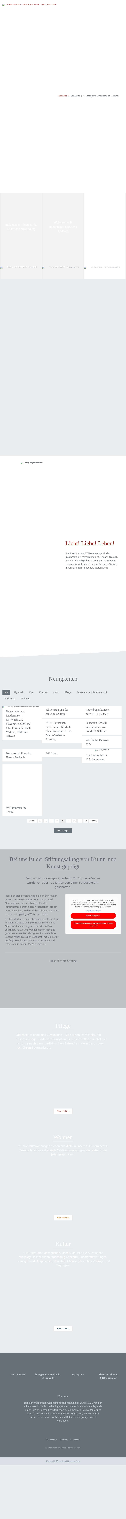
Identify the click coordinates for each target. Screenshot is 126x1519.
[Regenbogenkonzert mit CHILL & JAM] (102, 712)
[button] (121, 96)
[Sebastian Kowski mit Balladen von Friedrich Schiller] (102, 727)
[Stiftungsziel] (22, 945)
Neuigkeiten (91, 96)
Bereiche (63, 96)
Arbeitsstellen (104, 96)
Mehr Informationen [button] (93, 871)
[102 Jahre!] (62, 753)
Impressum (75, 1400)
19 (86, 781)
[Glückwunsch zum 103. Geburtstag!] (102, 756)
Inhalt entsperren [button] (93, 876)
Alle (6, 692)
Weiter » (93, 781)
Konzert (43, 692)
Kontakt (114, 96)
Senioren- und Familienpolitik (92, 692)
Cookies (63, 1400)
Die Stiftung (76, 96)
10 (74, 781)
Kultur (56, 692)
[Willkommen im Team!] (22, 770)
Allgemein (19, 692)
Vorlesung (9, 698)
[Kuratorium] (103, 945)
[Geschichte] (63, 945)
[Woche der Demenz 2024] (102, 742)
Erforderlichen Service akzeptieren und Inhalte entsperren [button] (93, 885)
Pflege (67, 692)
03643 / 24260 (17, 1335)
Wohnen (25, 698)
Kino (31, 692)
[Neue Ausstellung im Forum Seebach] (22, 755)
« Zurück (32, 781)
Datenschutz (51, 1400)
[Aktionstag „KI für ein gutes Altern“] (62, 712)
